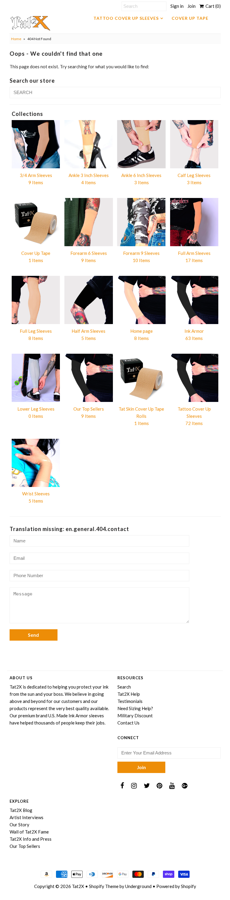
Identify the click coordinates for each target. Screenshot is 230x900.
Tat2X (78, 886)
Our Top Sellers (25, 846)
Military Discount (135, 715)
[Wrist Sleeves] (36, 463)
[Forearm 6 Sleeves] (88, 222)
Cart (212, 6)
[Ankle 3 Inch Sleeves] (88, 144)
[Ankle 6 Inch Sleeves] (141, 144)
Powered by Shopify (176, 886)
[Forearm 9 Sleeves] (141, 222)
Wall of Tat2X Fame (29, 831)
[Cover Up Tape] (36, 222)
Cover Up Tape (190, 18)
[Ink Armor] (194, 300)
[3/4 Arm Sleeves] (36, 144)
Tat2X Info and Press (31, 839)
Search (124, 686)
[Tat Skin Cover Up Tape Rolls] (141, 378)
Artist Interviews (26, 817)
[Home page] (141, 300)
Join (191, 6)
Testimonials (130, 701)
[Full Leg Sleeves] (36, 300)
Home (16, 39)
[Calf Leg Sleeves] (194, 144)
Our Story (19, 824)
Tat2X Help (128, 694)
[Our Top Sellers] (88, 378)
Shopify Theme (104, 886)
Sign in (177, 6)
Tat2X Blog (21, 810)
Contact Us (128, 722)
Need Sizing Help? (135, 708)
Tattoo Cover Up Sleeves (126, 18)
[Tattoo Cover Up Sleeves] (194, 378)
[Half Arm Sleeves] (88, 300)
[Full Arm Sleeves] (194, 222)
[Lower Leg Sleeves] (36, 378)
